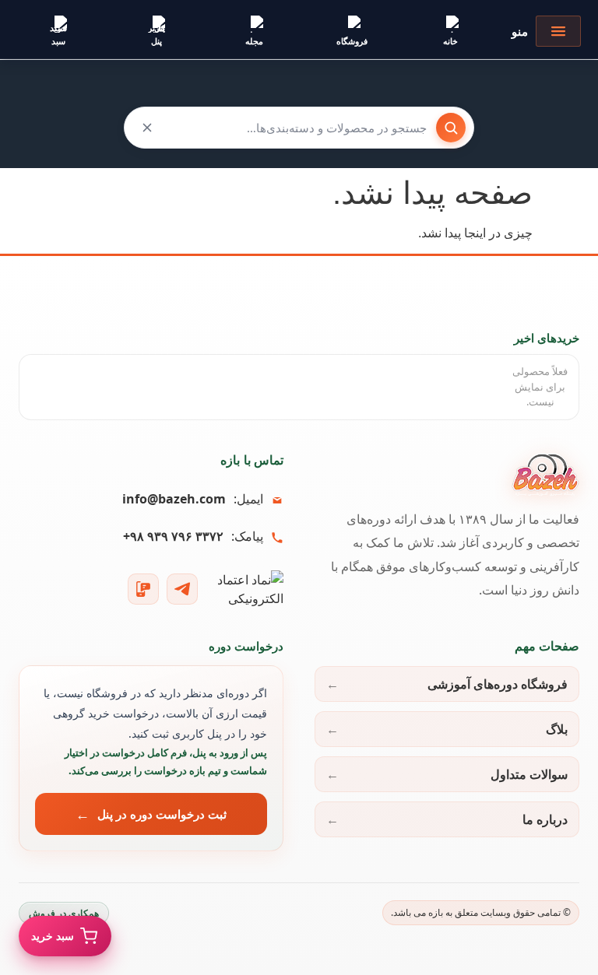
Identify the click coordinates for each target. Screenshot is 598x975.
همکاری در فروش (64, 913)
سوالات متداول (529, 774)
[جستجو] (451, 127)
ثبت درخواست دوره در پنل (162, 814)
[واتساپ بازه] (143, 589)
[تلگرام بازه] (182, 589)
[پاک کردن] (147, 127)
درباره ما (545, 819)
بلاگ (557, 729)
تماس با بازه (251, 460)
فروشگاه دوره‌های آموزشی (497, 684)
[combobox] (299, 128)
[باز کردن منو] (558, 31)
